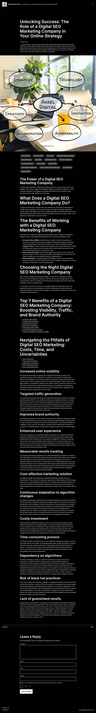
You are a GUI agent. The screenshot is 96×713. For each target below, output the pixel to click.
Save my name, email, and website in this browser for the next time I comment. (41, 682)
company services (36, 44)
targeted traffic (25, 171)
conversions (50, 155)
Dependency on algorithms (30, 363)
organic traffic (52, 163)
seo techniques (67, 167)
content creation (38, 155)
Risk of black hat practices (30, 365)
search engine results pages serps (49, 167)
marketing (44, 49)
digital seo (72, 46)
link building (38, 159)
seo (59, 49)
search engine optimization (29, 167)
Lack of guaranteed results (30, 367)
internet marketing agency (49, 48)
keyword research (26, 159)
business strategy (26, 44)
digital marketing (53, 44)
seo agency (63, 49)
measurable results (50, 159)
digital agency (44, 44)
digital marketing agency (64, 44)
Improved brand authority (30, 323)
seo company (70, 49)
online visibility (41, 163)
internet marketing (37, 48)
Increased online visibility (30, 319)
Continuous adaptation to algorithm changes (36, 331)
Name (22, 661)
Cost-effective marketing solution (32, 329)
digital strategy (23, 48)
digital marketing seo (51, 46)
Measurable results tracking (31, 327)
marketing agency (52, 49)
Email (22, 668)
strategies (44, 51)
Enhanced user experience (30, 325)
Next (92, 627)
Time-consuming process (30, 361)
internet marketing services (35, 49)
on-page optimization (27, 163)
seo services (28, 51)
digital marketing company (38, 46)
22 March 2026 (24, 42)
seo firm (22, 51)
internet (30, 48)
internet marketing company (64, 48)
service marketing (36, 51)
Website (22, 675)
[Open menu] (93, 4)
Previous (4, 627)
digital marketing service (63, 46)
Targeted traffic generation (30, 321)
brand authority (25, 155)
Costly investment (28, 359)
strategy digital (51, 51)
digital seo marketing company (65, 155)
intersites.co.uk (14, 4)
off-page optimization (65, 159)
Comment (23, 644)
